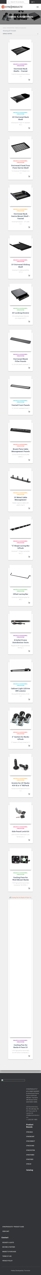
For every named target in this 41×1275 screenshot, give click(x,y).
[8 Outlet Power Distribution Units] (20, 622)
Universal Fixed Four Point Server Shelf (20, 166)
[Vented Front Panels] (20, 387)
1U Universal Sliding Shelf (20, 265)
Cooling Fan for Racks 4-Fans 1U (20, 1046)
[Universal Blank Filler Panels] (20, 340)
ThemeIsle (27, 1270)
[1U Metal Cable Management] (20, 479)
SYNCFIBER (29, 1159)
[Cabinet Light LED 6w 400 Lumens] (20, 670)
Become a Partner (8, 1247)
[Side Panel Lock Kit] (20, 813)
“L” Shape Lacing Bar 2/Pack (20, 547)
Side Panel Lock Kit (20, 831)
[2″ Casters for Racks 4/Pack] (20, 718)
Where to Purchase (9, 1251)
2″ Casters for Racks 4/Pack (20, 738)
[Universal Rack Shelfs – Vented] (20, 50)
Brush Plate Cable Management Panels (20, 450)
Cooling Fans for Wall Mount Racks (20, 878)
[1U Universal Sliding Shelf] (20, 246)
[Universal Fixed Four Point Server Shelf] (20, 147)
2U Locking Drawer (20, 313)
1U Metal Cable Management (20, 498)
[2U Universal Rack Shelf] (20, 99)
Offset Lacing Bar (20, 594)
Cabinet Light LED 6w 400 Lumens (20, 689)
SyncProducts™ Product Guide (13, 1227)
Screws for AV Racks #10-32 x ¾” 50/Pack (20, 784)
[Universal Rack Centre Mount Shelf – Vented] (20, 195)
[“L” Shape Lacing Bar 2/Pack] (20, 527)
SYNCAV (28, 1164)
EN (32, 2)
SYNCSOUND (30, 1145)
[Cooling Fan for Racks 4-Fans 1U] (20, 967)
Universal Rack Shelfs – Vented (20, 70)
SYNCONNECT (30, 1141)
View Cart (5, 1231)
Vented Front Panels (20, 405)
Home (4, 28)
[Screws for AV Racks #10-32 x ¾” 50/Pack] (20, 764)
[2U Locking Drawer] (20, 294)
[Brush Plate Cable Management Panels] (20, 430)
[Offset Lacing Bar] (20, 576)
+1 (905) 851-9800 (31, 1119)
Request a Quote (8, 1242)
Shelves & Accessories (20, 64)
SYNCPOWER (30, 1155)
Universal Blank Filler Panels (20, 360)
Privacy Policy (7, 1260)
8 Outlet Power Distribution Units (20, 641)
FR (34, 2)
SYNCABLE (29, 1132)
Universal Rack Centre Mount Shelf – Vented (20, 216)
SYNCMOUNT (30, 1136)
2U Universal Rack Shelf (20, 118)
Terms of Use (7, 1256)
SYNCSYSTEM (10, 28)
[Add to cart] (29, 176)
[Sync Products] (13, 7)
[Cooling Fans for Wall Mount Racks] (20, 859)
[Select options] (29, 80)
